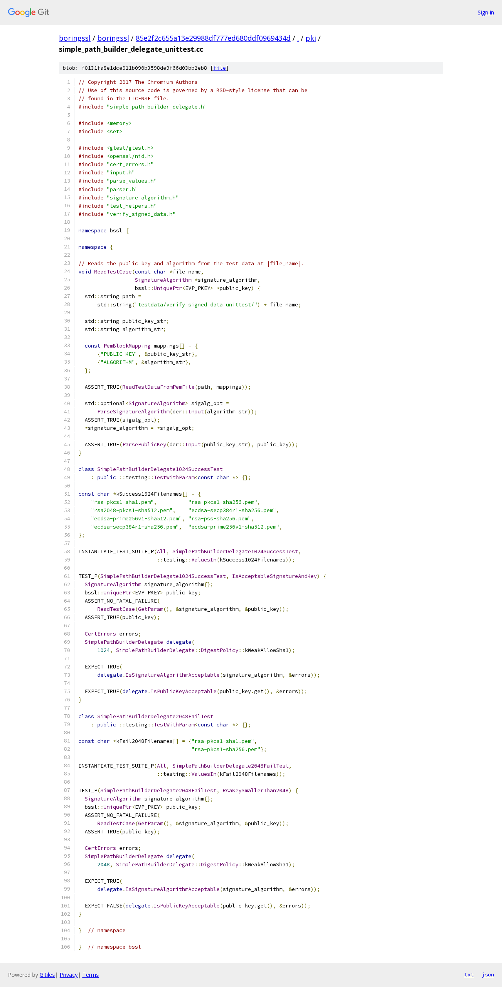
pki (311, 38)
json (488, 974)
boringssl (75, 38)
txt (469, 974)
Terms (90, 974)
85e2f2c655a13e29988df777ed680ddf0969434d (213, 38)
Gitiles (47, 974)
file (219, 68)
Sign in (486, 12)
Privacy (69, 974)
